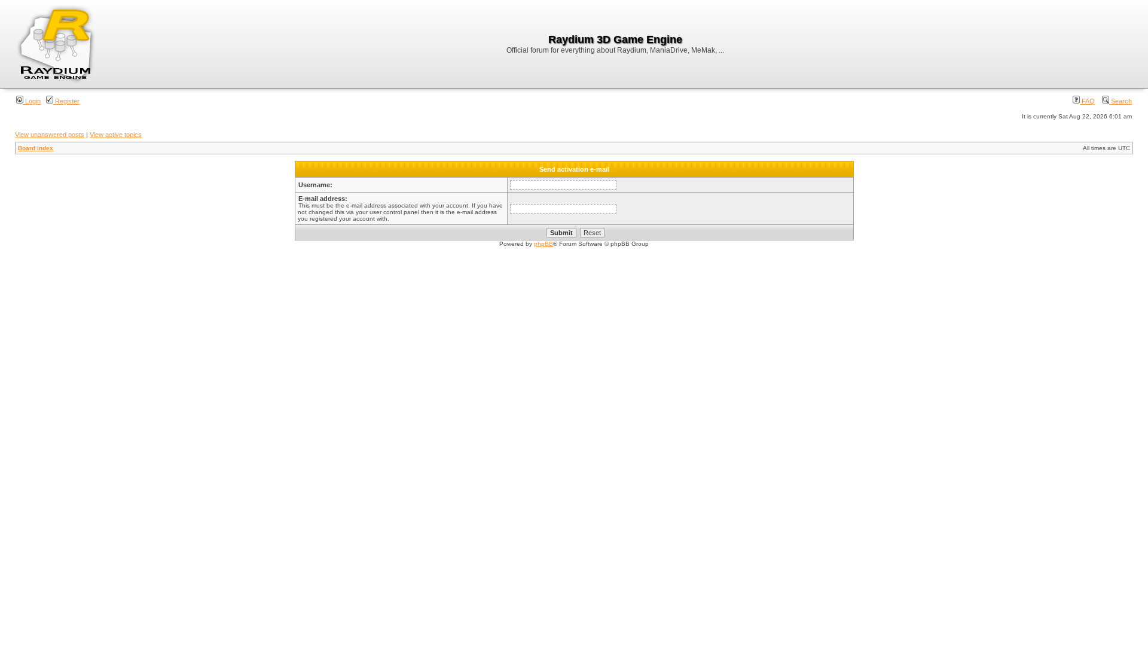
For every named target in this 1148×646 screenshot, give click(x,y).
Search (1120, 101)
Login (32, 101)
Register (66, 101)
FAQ (1087, 101)
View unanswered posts (49, 134)
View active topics (116, 134)
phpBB (543, 243)
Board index (35, 148)
